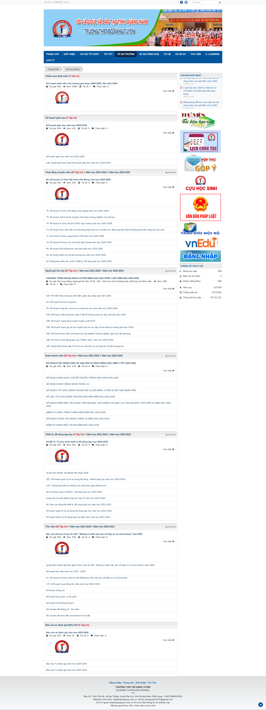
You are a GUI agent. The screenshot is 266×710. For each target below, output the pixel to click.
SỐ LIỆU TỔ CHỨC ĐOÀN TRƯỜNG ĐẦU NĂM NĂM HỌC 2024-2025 (80, 396)
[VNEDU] (200, 243)
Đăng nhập (115, 682)
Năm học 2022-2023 (119, 172)
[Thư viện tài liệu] (200, 120)
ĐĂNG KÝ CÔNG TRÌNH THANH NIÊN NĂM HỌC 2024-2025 (76, 412)
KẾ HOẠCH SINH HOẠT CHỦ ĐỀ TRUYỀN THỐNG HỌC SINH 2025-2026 (82, 377)
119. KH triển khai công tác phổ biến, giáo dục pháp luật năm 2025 (78, 295)
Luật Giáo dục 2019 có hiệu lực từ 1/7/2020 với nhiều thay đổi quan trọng (199, 84)
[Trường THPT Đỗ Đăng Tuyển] (62, 29)
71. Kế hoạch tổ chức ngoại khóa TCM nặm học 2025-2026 (75, 236)
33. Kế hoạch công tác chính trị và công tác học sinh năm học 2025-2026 (81, 308)
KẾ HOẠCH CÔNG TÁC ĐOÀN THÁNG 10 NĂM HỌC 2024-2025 (77, 418)
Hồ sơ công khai (149, 54)
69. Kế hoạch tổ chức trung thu (61, 302)
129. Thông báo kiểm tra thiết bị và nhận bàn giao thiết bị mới (76, 485)
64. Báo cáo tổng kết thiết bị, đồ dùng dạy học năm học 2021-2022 (78, 504)
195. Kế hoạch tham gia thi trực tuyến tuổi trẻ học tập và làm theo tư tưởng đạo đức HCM (89, 327)
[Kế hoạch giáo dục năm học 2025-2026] (62, 139)
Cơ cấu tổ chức (89, 54)
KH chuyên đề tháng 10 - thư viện (62, 609)
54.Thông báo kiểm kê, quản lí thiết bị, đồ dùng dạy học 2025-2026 (79, 261)
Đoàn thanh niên (54, 355)
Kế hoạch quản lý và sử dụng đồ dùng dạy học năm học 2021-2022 (79, 511)
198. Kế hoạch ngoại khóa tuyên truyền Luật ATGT (71, 321)
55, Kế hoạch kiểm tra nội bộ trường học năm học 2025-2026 (76, 255)
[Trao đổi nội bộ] (200, 229)
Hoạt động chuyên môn (58, 172)
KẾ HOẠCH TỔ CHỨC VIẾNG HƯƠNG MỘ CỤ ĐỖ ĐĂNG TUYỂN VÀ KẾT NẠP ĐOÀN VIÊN (91, 390)
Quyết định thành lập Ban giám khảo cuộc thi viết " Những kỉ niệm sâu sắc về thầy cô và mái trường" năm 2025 (100, 565)
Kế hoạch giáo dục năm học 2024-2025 (65, 156)
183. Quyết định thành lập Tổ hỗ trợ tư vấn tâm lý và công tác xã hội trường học (85, 346)
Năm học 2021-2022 (96, 172)
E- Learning (213, 54)
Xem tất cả (172, 172)
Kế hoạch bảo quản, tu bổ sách (61, 596)
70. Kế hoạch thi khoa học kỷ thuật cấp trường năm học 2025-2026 (79, 242)
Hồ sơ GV (180, 54)
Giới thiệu (69, 54)
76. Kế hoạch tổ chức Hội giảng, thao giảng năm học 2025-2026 (77, 211)
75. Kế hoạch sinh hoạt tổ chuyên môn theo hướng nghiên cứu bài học (80, 217)
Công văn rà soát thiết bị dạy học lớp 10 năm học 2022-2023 (75, 498)
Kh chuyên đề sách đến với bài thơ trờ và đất (68, 615)
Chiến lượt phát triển (56, 76)
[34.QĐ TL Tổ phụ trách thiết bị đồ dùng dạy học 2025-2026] (62, 456)
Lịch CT (50, 60)
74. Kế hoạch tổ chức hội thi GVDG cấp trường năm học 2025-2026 (79, 223)
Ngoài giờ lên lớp (54, 270)
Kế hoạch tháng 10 (55, 590)
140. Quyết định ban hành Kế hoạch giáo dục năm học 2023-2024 (78, 163)
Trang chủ (128, 682)
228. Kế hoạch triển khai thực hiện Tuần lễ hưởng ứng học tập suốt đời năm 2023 (86, 314)
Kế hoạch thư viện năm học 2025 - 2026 (65, 571)
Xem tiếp (167, 91)
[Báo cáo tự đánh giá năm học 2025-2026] (62, 647)
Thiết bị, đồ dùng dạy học (59, 434)
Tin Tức (108, 54)
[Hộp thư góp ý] (200, 163)
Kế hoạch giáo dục (55, 117)
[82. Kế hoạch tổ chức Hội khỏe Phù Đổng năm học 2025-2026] (62, 194)
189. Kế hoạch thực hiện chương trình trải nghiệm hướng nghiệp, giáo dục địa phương (88, 333)
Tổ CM (167, 54)
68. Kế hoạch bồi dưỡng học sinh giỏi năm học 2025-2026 (74, 248)
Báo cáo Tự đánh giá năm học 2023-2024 (66, 670)
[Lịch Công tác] (200, 141)
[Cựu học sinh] (200, 183)
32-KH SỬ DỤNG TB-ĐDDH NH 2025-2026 (67, 473)
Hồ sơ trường (126, 54)
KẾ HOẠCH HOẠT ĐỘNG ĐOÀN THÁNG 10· (68, 384)
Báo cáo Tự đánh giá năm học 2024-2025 (66, 663)
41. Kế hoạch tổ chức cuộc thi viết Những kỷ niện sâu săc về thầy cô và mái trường (86, 577)
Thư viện (196, 54)
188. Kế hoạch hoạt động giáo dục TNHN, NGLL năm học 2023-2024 (79, 340)
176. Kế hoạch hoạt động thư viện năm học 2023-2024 (73, 584)
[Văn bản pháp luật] (200, 207)
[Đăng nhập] (200, 256)
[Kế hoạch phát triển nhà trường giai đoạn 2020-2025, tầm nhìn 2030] (62, 98)
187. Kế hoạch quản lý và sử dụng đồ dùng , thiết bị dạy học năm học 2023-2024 (85, 479)
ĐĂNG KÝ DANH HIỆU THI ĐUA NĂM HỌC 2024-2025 (72, 425)
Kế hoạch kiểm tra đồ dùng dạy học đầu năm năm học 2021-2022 (78, 517)
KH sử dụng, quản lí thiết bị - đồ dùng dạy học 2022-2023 (74, 492)
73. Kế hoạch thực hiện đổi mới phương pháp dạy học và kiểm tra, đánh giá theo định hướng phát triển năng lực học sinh (105, 229)
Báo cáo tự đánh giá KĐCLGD (61, 625)
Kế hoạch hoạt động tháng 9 (60, 603)
